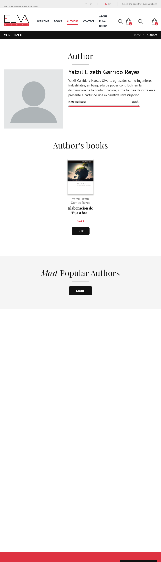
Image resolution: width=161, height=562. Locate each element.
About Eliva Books (103, 21)
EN (105, 4)
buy (81, 231)
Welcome (43, 21)
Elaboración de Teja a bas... (80, 210)
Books (58, 21)
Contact (88, 21)
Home (137, 35)
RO (109, 4)
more (80, 291)
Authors (72, 21)
